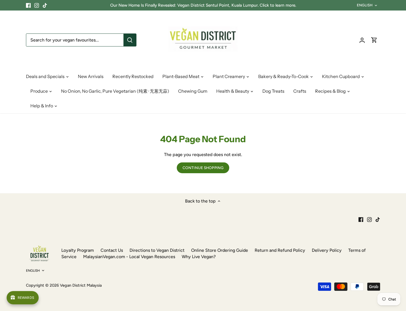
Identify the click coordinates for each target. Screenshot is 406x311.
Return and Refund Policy (280, 250)
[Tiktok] (45, 5)
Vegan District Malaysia (81, 285)
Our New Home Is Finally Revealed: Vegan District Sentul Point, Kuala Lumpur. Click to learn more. (203, 5)
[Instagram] (36, 5)
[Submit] (129, 40)
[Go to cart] (374, 40)
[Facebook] (28, 5)
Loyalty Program (77, 250)
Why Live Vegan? (199, 256)
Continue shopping (203, 167)
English (365, 5)
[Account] (362, 40)
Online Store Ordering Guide (219, 250)
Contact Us (112, 250)
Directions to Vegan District (157, 250)
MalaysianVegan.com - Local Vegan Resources (129, 256)
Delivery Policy (327, 250)
